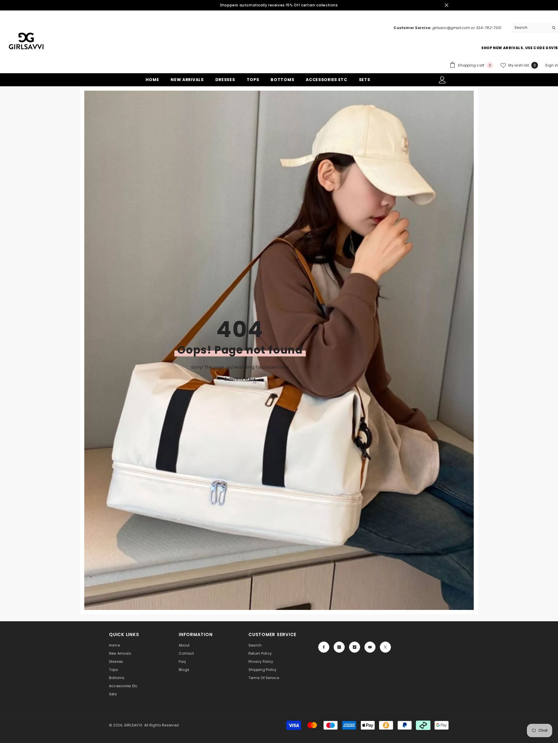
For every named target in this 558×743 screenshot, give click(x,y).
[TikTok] (354, 647)
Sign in (551, 65)
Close (446, 5)
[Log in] (442, 79)
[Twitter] (385, 647)
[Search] (535, 27)
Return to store (240, 378)
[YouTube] (369, 647)
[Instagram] (339, 647)
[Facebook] (323, 647)
